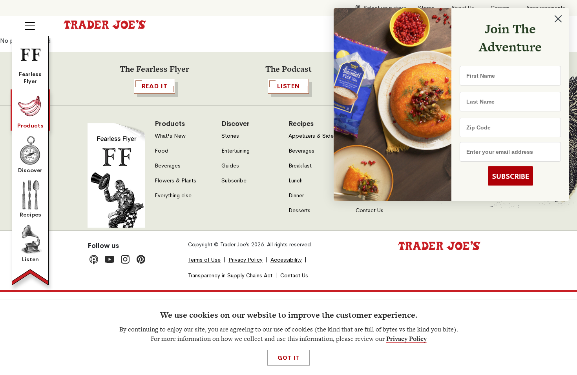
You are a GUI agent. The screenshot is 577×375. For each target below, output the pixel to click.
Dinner (296, 195)
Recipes (30, 214)
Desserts (299, 210)
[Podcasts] (94, 259)
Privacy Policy (406, 338)
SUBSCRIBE (510, 176)
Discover (30, 170)
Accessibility (286, 260)
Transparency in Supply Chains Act (230, 275)
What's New (170, 136)
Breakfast (300, 165)
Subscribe (234, 180)
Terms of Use (204, 260)
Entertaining (235, 150)
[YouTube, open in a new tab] (109, 259)
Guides (230, 165)
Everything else (173, 195)
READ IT (155, 86)
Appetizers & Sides (312, 136)
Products (30, 125)
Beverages (168, 165)
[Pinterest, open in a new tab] (141, 259)
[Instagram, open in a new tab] (125, 259)
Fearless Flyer (30, 78)
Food (161, 150)
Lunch (295, 180)
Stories (230, 136)
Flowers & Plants (175, 180)
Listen (30, 259)
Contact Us (369, 210)
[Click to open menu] (30, 26)
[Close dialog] (558, 19)
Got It (288, 357)
